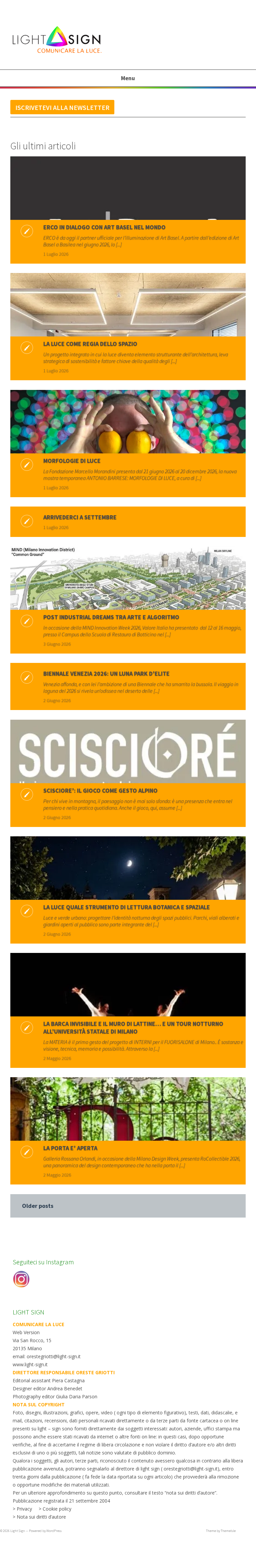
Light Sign (17, 1531)
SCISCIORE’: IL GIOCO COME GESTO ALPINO (100, 790)
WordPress (54, 1531)
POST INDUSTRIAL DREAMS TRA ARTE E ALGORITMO (111, 617)
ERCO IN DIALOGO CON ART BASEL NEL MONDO (104, 227)
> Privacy (22, 1509)
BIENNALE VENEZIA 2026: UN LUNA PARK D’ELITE (106, 673)
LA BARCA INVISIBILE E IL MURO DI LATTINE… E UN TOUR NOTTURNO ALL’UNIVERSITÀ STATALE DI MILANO (133, 1027)
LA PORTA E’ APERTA (70, 1148)
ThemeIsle (228, 1531)
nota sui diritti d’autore (190, 1493)
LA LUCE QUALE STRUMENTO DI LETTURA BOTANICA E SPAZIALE (126, 907)
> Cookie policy (55, 1509)
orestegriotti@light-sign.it (191, 1468)
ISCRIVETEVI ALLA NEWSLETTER (62, 107)
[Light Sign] (69, 54)
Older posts (37, 1206)
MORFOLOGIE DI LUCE (72, 460)
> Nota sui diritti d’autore (39, 1517)
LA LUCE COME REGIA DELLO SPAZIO (90, 343)
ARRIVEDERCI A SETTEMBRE (80, 517)
